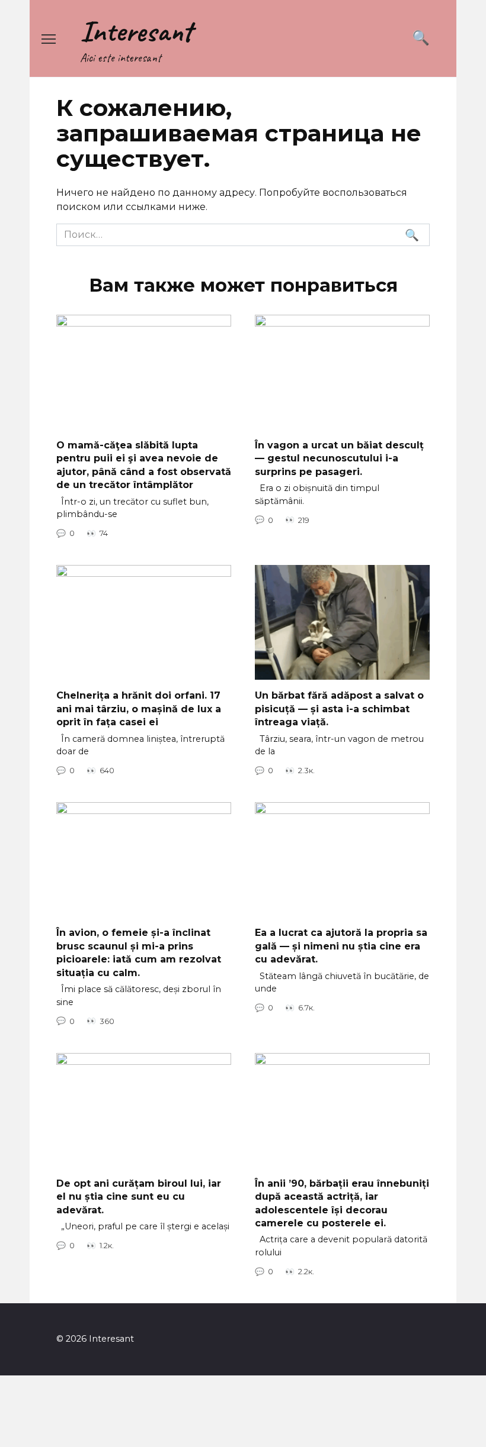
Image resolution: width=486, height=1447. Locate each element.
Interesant (136, 31)
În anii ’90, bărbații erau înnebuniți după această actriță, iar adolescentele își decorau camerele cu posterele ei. (342, 1202)
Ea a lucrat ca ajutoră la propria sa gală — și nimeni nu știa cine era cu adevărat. (341, 946)
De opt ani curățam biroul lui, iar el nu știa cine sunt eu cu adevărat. (138, 1196)
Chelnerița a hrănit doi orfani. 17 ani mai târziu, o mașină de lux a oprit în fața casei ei (138, 709)
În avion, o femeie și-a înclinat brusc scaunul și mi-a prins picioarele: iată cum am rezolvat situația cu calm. (138, 952)
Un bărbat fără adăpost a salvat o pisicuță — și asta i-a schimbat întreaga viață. (339, 709)
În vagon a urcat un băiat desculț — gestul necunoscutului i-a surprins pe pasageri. (339, 458)
